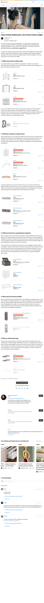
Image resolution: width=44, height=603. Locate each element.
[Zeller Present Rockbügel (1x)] (22, 88)
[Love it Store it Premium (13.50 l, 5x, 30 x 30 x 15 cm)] (22, 198)
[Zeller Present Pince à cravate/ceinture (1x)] (22, 152)
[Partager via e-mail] (16, 388)
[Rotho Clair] (22, 274)
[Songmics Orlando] (22, 286)
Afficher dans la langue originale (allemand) (13, 496)
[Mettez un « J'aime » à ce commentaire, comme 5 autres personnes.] (37, 503)
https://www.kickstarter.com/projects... (12, 520)
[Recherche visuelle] (41, 5)
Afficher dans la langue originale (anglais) (13, 523)
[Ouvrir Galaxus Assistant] (39, 2)
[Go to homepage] (4, 2)
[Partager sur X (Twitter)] (24, 388)
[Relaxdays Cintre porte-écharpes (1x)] (22, 164)
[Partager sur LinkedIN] (27, 388)
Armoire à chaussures (17, 284)
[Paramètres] (33, 2)
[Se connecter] (36, 2)
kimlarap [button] (5, 502)
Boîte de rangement (17, 195)
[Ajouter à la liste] (41, 80)
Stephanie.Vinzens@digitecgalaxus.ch (17, 398)
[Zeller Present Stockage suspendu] (22, 316)
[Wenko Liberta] (22, 328)
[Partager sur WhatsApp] (19, 388)
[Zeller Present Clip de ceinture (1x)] (22, 176)
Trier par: (3, 485)
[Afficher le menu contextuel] (35, 489)
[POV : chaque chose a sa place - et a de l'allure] (9, 456)
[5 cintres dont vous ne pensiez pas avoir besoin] (26, 456)
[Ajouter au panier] (43, 80)
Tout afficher (10, 434)
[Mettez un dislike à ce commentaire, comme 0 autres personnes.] (42, 503)
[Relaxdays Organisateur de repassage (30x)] (22, 124)
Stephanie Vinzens (8, 37)
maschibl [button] (5, 515)
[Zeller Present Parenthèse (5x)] (22, 76)
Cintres (14, 73)
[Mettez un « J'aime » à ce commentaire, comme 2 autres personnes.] (37, 516)
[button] (42, 73)
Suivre (41, 395)
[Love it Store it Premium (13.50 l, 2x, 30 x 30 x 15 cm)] (22, 223)
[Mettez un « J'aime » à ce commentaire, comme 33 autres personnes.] (37, 489)
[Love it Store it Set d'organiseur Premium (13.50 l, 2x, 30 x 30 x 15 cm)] (22, 211)
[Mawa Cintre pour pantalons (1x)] (22, 370)
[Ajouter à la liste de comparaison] (39, 80)
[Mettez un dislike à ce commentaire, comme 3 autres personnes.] (42, 489)
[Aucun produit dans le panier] (42, 2)
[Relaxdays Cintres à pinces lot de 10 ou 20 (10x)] (22, 358)
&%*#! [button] (5, 488)
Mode (9, 420)
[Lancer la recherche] (7, 5)
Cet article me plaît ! (23, 382)
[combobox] (6, 486)
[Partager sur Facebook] (22, 388)
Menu (3, 5)
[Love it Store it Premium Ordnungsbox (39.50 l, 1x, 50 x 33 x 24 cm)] (22, 262)
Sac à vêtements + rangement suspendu (21, 313)
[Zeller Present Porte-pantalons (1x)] (22, 100)
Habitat (10, 410)
